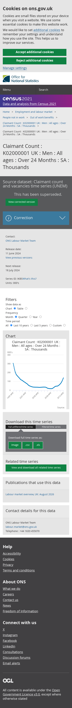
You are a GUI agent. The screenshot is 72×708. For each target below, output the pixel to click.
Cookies (8, 559)
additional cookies (46, 30)
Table (20, 308)
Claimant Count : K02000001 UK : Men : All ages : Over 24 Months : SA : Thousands (34, 124)
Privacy (8, 565)
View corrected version (21, 201)
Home (6, 111)
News (7, 605)
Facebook (10, 641)
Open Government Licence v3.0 (31, 692)
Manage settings (15, 68)
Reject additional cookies (34, 60)
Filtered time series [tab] (51, 426)
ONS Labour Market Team (21, 240)
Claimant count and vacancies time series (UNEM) (35, 184)
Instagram (10, 635)
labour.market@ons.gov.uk (21, 526)
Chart (9, 308)
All (7, 325)
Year (35, 317)
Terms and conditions (19, 570)
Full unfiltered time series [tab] (20, 426)
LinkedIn (9, 646)
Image (15, 445)
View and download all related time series (36, 467)
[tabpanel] (36, 442)
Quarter (23, 317)
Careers (8, 594)
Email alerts (11, 663)
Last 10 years (22, 325)
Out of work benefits (42, 117)
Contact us (10, 600)
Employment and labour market (33, 111)
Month (10, 317)
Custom (57, 325)
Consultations (13, 652)
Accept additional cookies (35, 52)
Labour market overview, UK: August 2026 (30, 494)
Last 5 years (41, 325)
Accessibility (12, 553)
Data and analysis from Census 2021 (29, 104)
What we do (11, 588)
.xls (38, 445)
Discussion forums (16, 657)
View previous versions (19, 257)
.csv (27, 445)
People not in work (13, 117)
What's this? (30, 278)
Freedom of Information (20, 611)
